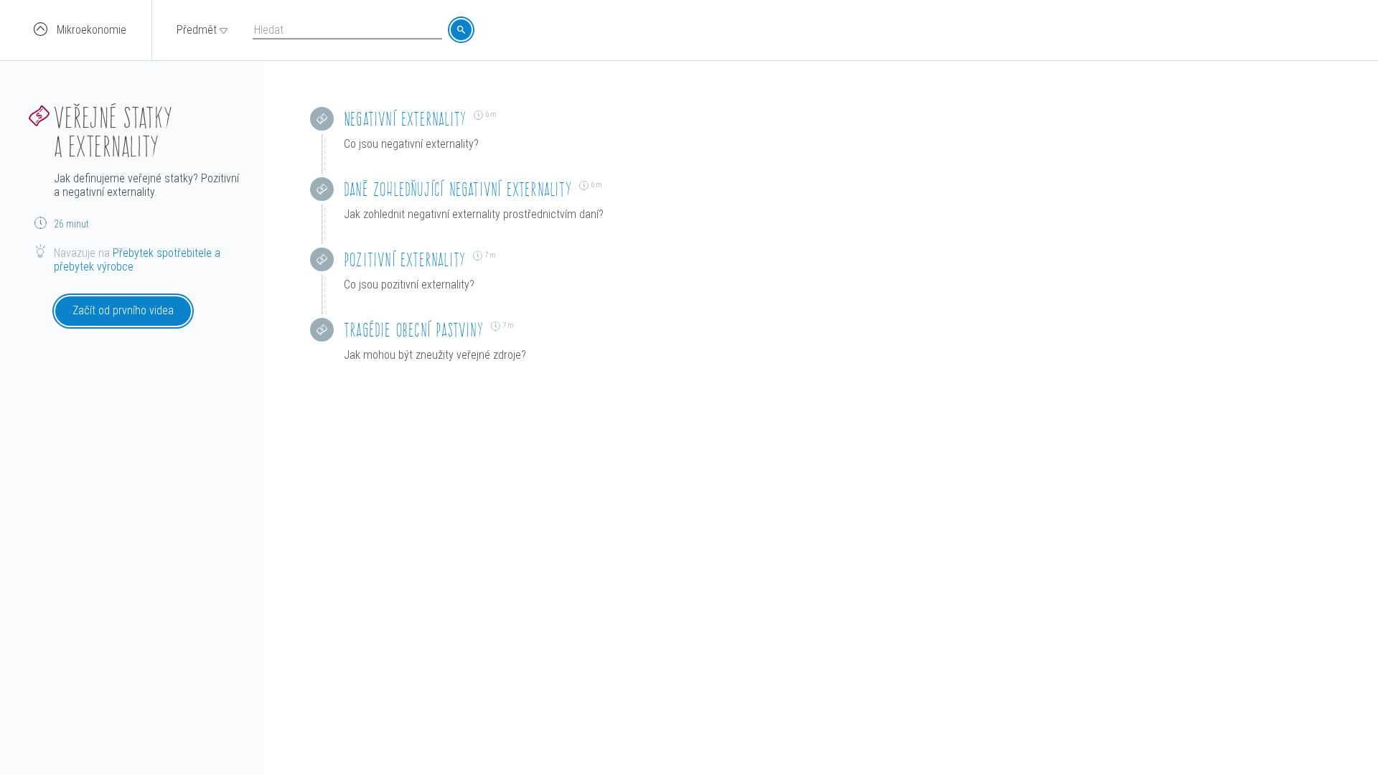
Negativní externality (405, 118)
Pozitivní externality (405, 259)
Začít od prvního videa (123, 310)
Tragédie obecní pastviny (414, 329)
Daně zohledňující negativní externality (458, 189)
